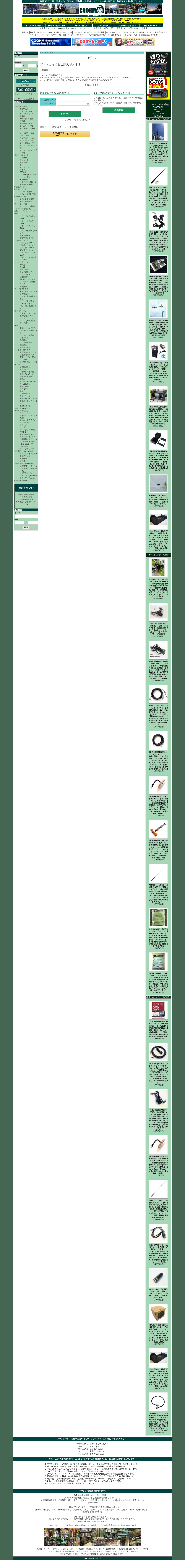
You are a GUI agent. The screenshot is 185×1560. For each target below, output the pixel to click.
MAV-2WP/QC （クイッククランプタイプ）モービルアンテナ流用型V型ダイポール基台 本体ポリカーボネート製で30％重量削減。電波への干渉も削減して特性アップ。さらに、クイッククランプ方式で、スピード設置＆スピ (158, 587)
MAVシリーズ (25, 136)
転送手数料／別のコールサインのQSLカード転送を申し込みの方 (28, 475)
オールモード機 (79, 32)
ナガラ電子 (24, 422)
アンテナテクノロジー (28, 430)
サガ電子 (23, 427)
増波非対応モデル (27, 238)
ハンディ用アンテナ (114, 32)
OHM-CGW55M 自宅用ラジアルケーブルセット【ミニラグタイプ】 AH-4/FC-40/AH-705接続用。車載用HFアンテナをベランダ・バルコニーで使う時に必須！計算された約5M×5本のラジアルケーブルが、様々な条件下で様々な (158, 981)
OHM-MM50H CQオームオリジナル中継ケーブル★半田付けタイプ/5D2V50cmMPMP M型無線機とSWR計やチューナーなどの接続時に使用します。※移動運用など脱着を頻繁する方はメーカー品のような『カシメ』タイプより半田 (158, 1421)
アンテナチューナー (28, 382)
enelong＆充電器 (26, 119)
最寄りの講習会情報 (26, 495)
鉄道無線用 (24, 277)
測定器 (22, 379)
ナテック (23, 425)
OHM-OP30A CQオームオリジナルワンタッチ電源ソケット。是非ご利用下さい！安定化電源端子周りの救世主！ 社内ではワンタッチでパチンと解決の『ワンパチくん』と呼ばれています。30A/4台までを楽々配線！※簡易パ (158, 805)
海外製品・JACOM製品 (23, 451)
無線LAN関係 (25, 406)
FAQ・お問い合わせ (131, 28)
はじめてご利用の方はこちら (26, 94)
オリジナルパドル (27, 141)
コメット (23, 165)
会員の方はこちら (26, 85)
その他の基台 (25, 347)
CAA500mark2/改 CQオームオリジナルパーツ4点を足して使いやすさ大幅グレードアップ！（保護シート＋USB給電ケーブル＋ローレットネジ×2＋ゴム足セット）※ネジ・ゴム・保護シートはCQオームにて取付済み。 (158, 371)
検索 (26, 70)
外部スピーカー (26, 377)
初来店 (42, 28)
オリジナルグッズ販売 (28, 150)
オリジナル (24, 167)
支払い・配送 (109, 28)
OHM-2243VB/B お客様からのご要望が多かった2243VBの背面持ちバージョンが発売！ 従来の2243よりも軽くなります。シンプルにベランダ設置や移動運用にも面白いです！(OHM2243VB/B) (158, 328)
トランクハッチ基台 (28, 328)
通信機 (22, 461)
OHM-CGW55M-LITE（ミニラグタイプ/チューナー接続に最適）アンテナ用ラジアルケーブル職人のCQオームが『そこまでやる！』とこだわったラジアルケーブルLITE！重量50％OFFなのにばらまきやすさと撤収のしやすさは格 (158, 760)
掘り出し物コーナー (38, 32)
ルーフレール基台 (27, 335)
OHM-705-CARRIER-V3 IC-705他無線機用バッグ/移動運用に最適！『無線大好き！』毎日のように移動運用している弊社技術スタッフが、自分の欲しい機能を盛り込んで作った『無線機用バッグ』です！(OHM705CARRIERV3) (159, 415)
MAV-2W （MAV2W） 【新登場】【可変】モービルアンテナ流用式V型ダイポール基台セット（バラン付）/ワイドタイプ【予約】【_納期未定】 (158, 629)
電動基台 (23, 345)
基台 (64, 35)
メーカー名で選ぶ (21, 411)
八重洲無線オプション (28, 439)
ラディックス (25, 413)
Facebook (61, 28)
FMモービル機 (66, 32)
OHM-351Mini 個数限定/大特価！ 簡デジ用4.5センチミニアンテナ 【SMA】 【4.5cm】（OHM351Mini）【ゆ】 (158, 1293)
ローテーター (25, 394)
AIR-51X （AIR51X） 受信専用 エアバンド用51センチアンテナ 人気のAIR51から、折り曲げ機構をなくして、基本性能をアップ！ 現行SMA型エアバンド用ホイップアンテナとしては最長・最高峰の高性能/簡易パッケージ (158, 893)
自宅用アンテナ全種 (28, 313)
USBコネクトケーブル (29, 111)
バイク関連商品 (93, 35)
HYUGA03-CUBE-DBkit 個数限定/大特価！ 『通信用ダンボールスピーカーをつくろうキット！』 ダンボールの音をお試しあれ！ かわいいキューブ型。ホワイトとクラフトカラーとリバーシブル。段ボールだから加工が (159, 1333)
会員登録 (97, 28)
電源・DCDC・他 (26, 374)
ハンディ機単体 (26, 192)
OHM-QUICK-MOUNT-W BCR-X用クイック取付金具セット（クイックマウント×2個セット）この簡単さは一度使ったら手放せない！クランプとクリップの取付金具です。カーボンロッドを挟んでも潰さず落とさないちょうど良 (159, 240)
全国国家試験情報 (26, 499)
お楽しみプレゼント (153, 35)
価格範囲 (18, 63)
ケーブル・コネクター (76, 35)
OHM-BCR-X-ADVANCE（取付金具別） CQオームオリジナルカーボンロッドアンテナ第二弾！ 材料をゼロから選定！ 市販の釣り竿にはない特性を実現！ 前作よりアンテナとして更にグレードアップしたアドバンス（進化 (158, 196)
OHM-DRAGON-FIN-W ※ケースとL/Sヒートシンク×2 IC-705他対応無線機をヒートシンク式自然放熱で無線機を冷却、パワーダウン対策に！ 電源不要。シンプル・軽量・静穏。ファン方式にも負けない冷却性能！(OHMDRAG (158, 459)
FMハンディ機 (53, 32)
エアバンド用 (55, 35)
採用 (143, 28)
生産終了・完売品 (21, 480)
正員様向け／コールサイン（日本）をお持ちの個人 (28, 468)
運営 (119, 28)
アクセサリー (25, 389)
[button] (65, 134)
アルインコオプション (28, 437)
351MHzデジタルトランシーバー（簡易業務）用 (28, 281)
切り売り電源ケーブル (28, 362)
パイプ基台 (24, 338)
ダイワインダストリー (28, 416)
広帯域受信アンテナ (161, 32)
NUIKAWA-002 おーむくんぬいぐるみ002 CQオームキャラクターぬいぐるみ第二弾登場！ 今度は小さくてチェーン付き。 (158, 499)
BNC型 (22, 265)
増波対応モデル (26, 235)
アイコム (23, 170)
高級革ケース (25, 121)
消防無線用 (24, 287)
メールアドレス (48, 100)
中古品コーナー (20, 187)
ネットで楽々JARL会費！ (24, 463)
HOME (42, 52)
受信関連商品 (25, 367)
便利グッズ (24, 369)
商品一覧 (25, 32)
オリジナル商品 (131, 35)
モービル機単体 (26, 201)
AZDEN (23, 432)
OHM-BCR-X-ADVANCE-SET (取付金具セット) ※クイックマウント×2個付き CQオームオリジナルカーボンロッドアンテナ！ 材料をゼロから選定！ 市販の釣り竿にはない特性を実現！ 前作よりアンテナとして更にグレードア (158, 152)
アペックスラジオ (27, 449)
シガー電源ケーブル (28, 143)
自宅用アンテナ (145, 32)
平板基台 (23, 340)
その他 (141, 35)
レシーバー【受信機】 (96, 32)
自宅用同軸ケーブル (28, 355)
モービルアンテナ (131, 32)
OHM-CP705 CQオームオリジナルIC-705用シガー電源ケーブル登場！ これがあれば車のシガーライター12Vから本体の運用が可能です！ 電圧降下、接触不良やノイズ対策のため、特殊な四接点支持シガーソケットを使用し (158, 1253)
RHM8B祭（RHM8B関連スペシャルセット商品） (28, 181)
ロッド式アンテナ (27, 272)
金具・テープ (25, 396)
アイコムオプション (28, 434)
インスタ (88, 28)
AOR (22, 418)
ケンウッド (24, 160)
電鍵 (21, 391)
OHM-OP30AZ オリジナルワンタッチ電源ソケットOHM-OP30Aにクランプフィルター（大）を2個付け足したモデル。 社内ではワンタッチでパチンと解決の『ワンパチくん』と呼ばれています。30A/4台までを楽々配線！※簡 (158, 849)
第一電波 (23, 162)
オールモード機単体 (28, 206)
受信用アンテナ (26, 456)
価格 (16, 519)
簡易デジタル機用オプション (111, 35)
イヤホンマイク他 (27, 372)
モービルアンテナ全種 (28, 291)
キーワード (18, 56)
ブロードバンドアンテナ (39, 35)
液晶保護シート (26, 124)
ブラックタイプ (26, 304)
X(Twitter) (72, 28)
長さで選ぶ (24, 270)
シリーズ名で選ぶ (27, 301)
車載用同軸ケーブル (28, 352)
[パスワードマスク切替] (88, 103)
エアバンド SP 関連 (28, 194)
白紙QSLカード (26, 109)
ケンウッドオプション (28, 442)
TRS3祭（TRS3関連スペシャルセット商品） (28, 174)
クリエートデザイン (28, 420)
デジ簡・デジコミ (21, 240)
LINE (80, 28)
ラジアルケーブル (27, 138)
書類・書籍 (24, 386)
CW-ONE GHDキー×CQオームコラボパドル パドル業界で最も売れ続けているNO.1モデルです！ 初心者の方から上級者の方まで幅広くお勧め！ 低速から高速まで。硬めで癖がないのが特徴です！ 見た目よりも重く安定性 (158, 284)
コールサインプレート (28, 126)
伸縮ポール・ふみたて (28, 399)
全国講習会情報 (26, 497)
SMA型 (22, 267)
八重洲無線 (24, 158)
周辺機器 (23, 459)
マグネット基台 (26, 343)
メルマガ (51, 28)
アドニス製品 (25, 384)
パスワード (50, 104)
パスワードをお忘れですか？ (77, 120)
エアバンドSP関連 (27, 199)
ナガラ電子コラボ (27, 133)
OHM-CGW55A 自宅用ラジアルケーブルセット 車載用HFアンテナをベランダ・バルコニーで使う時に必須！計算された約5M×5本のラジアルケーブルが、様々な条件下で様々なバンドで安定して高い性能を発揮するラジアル (158, 937)
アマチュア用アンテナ (28, 454)
